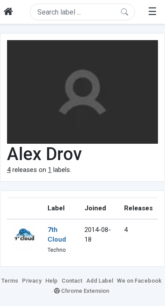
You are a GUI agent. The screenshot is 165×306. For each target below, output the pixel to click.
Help (51, 280)
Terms (9, 280)
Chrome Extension (84, 290)
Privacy (31, 280)
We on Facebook (139, 280)
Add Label (99, 280)
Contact (72, 280)
